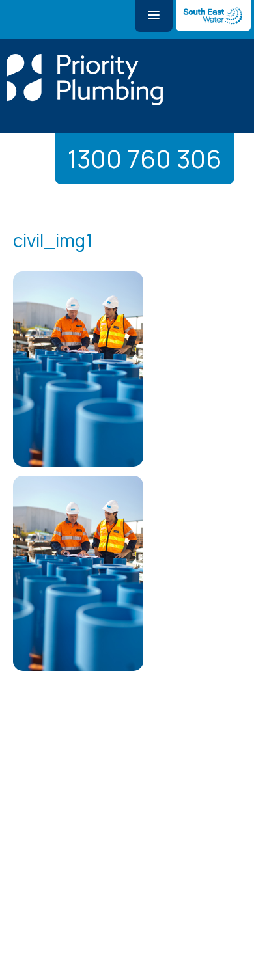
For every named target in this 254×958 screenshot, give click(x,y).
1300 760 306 (144, 158)
